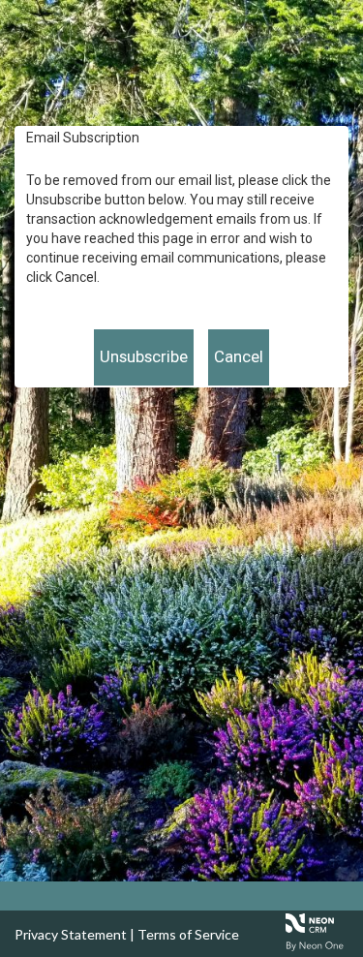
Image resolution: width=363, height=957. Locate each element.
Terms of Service (188, 934)
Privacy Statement (71, 934)
